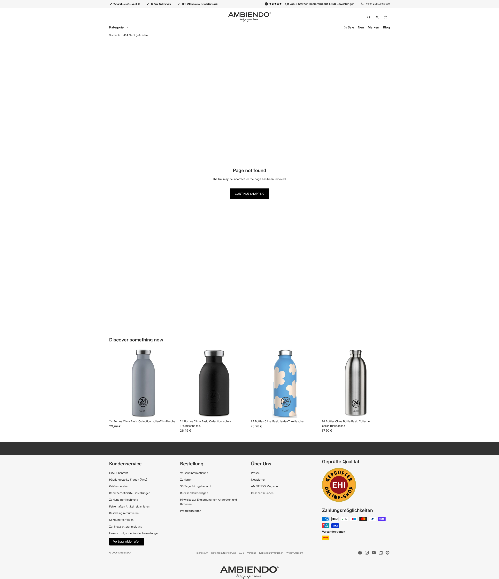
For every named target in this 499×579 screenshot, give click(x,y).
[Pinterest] (387, 552)
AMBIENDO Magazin (264, 486)
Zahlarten (186, 479)
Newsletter (258, 479)
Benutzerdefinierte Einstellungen (129, 493)
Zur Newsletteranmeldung (125, 526)
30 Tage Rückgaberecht (195, 486)
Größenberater (118, 486)
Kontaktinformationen (271, 552)
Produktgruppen (190, 510)
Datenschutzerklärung (223, 552)
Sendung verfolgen (121, 519)
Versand (251, 552)
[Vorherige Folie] (186, 383)
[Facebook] (360, 552)
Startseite (114, 35)
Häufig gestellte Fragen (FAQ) (128, 479)
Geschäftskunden (262, 493)
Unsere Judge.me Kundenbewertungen (134, 533)
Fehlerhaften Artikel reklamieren (129, 506)
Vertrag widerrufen (126, 541)
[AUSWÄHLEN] (171, 411)
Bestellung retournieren (124, 513)
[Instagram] (367, 552)
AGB (241, 552)
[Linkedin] (380, 552)
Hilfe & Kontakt (118, 473)
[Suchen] (369, 17)
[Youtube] (374, 552)
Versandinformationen (194, 473)
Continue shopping (249, 193)
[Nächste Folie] (242, 383)
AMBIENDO (124, 552)
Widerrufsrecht (294, 552)
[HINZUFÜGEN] (383, 411)
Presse (255, 473)
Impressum (202, 552)
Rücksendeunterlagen (194, 493)
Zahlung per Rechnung (123, 499)
